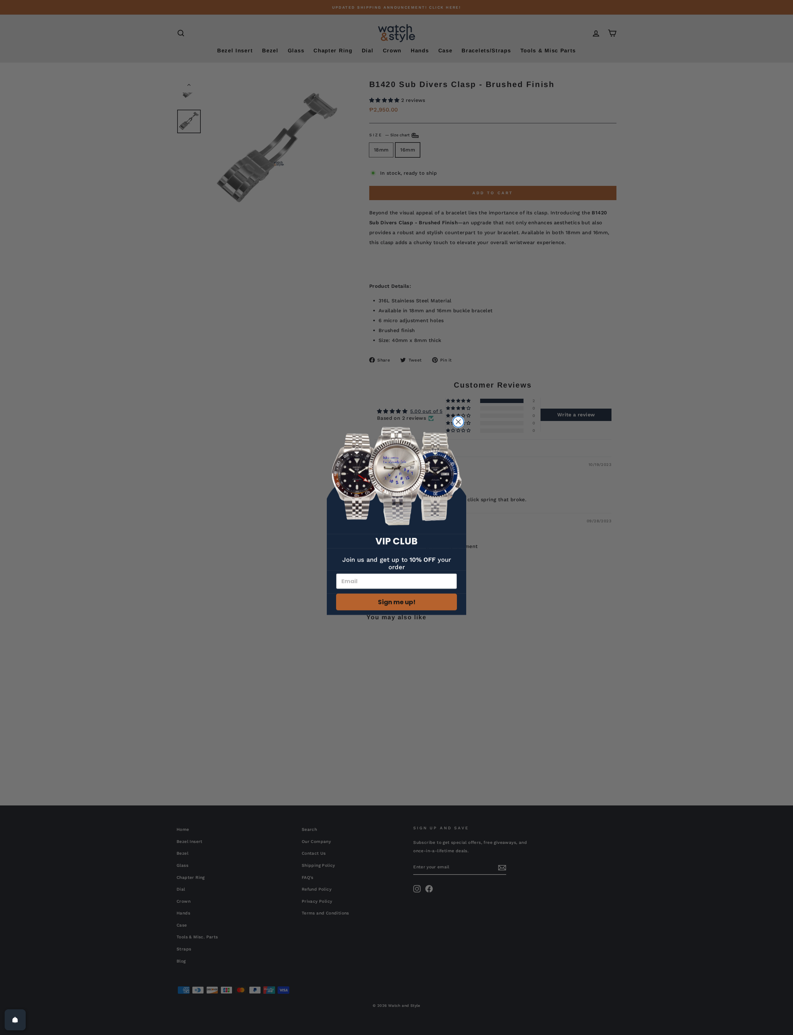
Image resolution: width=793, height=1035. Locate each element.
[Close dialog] (458, 421)
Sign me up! (396, 602)
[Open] (15, 1019)
